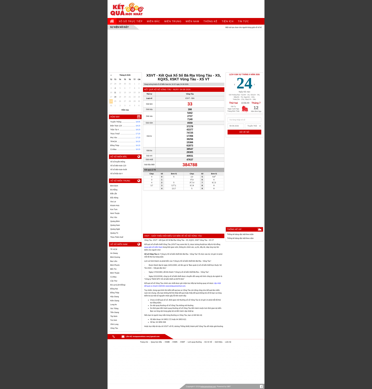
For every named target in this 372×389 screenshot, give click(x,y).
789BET (215, 354)
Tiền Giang (114, 312)
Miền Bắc (153, 21)
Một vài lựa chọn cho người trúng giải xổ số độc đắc (243, 27)
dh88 (249, 357)
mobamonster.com (128, 368)
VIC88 (127, 352)
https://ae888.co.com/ (140, 354)
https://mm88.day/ (213, 368)
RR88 (260, 363)
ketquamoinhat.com (208, 387)
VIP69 (233, 380)
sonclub (248, 352)
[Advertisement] (186, 51)
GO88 (232, 349)
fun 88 (239, 346)
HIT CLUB (173, 371)
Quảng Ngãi (115, 229)
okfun (157, 368)
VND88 (143, 352)
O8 (172, 374)
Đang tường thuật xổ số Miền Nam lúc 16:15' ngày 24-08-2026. (166, 84)
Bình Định (114, 186)
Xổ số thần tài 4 (116, 174)
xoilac (204, 366)
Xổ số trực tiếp (131, 21)
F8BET (173, 349)
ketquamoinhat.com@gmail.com (146, 336)
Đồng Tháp (114, 145)
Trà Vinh (113, 320)
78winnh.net (248, 346)
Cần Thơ (113, 281)
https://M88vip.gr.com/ (204, 349)
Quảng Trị (114, 233)
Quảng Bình (115, 221)
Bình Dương (115, 257)
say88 (254, 377)
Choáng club (238, 352)
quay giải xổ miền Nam (153, 247)
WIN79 (177, 363)
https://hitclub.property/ (118, 380)
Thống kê (210, 21)
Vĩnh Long (114, 324)
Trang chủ (144, 342)
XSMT (182, 342)
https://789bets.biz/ (227, 354)
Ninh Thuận (115, 213)
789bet (179, 346)
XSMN (174, 342)
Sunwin (243, 357)
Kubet (127, 360)
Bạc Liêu (113, 261)
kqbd (112, 357)
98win (194, 368)
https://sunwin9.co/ (222, 349)
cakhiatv (201, 368)
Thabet (110, 354)
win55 (176, 360)
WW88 (199, 346)
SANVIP (227, 380)
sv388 (222, 366)
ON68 (117, 354)
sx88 (254, 357)
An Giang (114, 253)
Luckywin (257, 346)
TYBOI (219, 380)
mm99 (185, 346)
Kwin (251, 371)
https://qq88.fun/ (183, 349)
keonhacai (178, 368)
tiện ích (228, 21)
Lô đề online (125, 354)
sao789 (221, 357)
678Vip (214, 346)
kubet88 (221, 346)
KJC (111, 368)
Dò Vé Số (208, 342)
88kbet (151, 368)
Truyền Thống (115, 122)
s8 (181, 360)
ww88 (228, 346)
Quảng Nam (115, 225)
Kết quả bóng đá (232, 357)
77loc (261, 352)
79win (193, 377)
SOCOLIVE (201, 352)
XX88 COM (152, 371)
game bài (257, 371)
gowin (223, 352)
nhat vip (123, 371)
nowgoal (170, 352)
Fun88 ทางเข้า (189, 360)
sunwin (198, 363)
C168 (118, 357)
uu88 (248, 363)
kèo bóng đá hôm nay (152, 363)
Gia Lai (113, 202)
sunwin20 (256, 354)
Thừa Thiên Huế (116, 237)
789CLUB (233, 374)
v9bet (162, 366)
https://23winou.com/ (189, 354)
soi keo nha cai (193, 380)
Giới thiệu (218, 342)
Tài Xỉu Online (129, 349)
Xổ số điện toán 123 (118, 166)
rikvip (255, 374)
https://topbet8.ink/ (209, 363)
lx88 (168, 382)
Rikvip (214, 357)
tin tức (243, 21)
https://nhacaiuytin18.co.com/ (148, 360)
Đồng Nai (114, 289)
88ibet (144, 368)
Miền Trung (172, 21)
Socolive (234, 366)
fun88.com (118, 349)
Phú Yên (113, 138)
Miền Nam (192, 21)
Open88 (137, 357)
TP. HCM (113, 249)
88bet (262, 349)
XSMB (167, 342)
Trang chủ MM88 (188, 366)
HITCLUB (194, 374)
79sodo (162, 352)
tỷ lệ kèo (187, 368)
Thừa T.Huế (115, 134)
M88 (163, 382)
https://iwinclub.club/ (117, 363)
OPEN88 (169, 360)
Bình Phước (115, 265)
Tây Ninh (113, 316)
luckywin (232, 363)
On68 (130, 357)
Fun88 (198, 360)
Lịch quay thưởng (195, 342)
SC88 (133, 360)
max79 (252, 368)
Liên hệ (228, 342)
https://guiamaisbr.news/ (240, 377)
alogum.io (153, 346)
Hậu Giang (114, 297)
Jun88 (219, 363)
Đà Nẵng (113, 190)
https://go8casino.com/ (170, 354)
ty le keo (170, 368)
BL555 (111, 366)
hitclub (149, 366)
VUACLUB (204, 380)
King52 (217, 352)
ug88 (121, 360)
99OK (158, 354)
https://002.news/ (223, 377)
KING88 (207, 346)
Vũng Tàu (114, 328)
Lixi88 (192, 346)
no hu (129, 371)
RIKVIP (202, 374)
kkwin (228, 366)
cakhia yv (241, 363)
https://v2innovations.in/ (206, 377)
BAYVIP (213, 380)
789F (130, 380)
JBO (116, 371)
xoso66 (172, 346)
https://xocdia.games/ (134, 363)
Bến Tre (113, 269)
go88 (179, 366)
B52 (260, 374)
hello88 (187, 357)
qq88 (167, 349)
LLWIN (155, 380)
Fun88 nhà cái (208, 360)
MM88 (242, 366)
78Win (152, 354)
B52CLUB (248, 374)
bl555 (157, 357)
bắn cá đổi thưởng (243, 354)
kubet (199, 366)
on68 (163, 360)
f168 (262, 354)
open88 (178, 352)
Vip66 (151, 357)
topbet (149, 352)
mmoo (110, 349)
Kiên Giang (114, 301)
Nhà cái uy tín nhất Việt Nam (153, 349)
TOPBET (177, 380)
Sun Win (169, 380)
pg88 (184, 380)
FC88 (171, 363)
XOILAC (185, 352)
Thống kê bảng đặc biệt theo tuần (240, 234)
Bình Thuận (114, 273)
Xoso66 (144, 357)
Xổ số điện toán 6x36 (118, 170)
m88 (252, 380)
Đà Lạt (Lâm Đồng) (117, 285)
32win (194, 382)
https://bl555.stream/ (168, 357)
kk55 (193, 357)
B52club (181, 371)
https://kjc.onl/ (257, 366)
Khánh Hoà (114, 206)
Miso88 (120, 352)
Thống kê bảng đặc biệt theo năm (240, 238)
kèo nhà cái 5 (176, 382)
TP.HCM (113, 142)
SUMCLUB (240, 349)
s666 (138, 349)
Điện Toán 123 (116, 126)
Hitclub (161, 346)
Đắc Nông (114, 198)
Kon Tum (113, 209)
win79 (229, 352)
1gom (156, 352)
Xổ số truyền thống (117, 162)
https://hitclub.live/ (250, 360)
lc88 (139, 368)
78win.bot (112, 352)
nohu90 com (226, 368)
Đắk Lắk (113, 194)
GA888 (246, 368)
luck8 (226, 363)
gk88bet (217, 371)
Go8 (233, 346)
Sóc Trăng (114, 308)
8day (193, 349)
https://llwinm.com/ (203, 357)
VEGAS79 (135, 352)
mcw (240, 368)
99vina (210, 352)
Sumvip (238, 371)
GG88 (148, 380)
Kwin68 (230, 371)
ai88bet (118, 374)
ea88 (260, 357)
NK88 (188, 382)
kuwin (163, 368)
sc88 (217, 360)
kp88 (116, 360)
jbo (166, 346)
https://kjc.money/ (139, 371)
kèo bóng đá (170, 366)
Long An (113, 305)
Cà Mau (113, 149)
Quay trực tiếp (156, 342)
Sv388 (253, 363)
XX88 (248, 366)
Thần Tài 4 (114, 130)
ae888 (180, 357)
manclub (223, 360)
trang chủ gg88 (252, 349)
